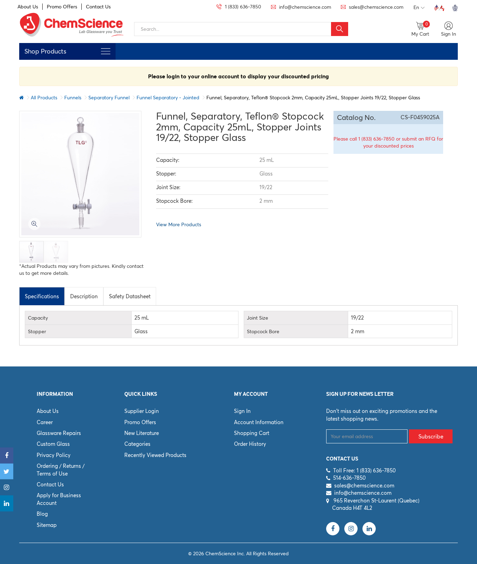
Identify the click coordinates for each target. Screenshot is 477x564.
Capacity (38, 318)
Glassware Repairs (59, 433)
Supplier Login (141, 411)
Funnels (72, 97)
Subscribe (430, 436)
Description (84, 296)
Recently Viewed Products (155, 455)
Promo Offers (62, 6)
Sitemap (47, 525)
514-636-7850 (349, 477)
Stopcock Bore (263, 331)
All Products (44, 97)
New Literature (141, 433)
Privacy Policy (54, 455)
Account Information (259, 422)
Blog (42, 514)
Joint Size (257, 318)
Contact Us (98, 6)
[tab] (42, 296)
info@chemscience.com (362, 493)
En (416, 7)
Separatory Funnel (109, 97)
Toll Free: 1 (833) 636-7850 (364, 470)
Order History (250, 444)
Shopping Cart (251, 433)
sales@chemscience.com (364, 485)
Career (45, 422)
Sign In (242, 411)
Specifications (42, 296)
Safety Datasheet (130, 296)
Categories (137, 444)
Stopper (37, 331)
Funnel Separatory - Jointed (168, 97)
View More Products (178, 224)
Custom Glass (53, 444)
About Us (27, 6)
